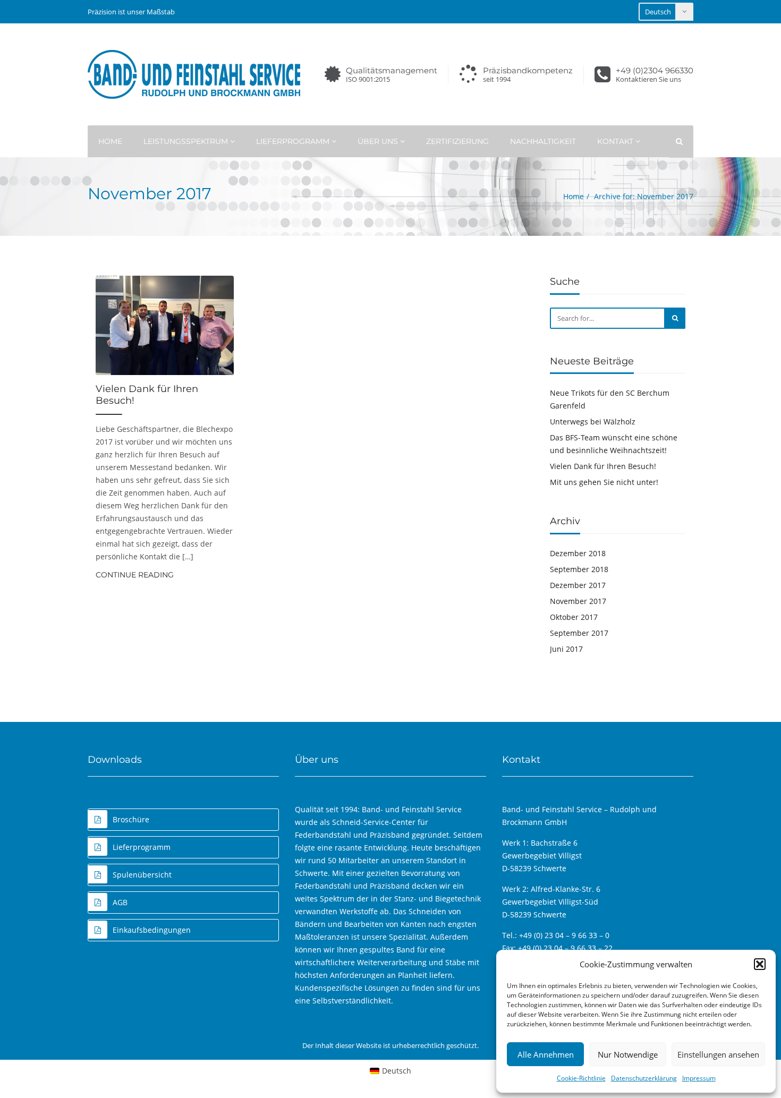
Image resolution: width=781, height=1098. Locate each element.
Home (110, 141)
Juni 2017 (566, 649)
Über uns (379, 141)
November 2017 (578, 601)
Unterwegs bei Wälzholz (592, 421)
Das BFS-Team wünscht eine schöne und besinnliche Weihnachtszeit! (613, 443)
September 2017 (579, 633)
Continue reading (135, 575)
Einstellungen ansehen (718, 1054)
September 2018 (579, 569)
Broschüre (131, 819)
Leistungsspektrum (186, 141)
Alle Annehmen (545, 1054)
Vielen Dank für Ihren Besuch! (147, 395)
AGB (120, 902)
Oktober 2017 (574, 617)
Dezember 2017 (578, 585)
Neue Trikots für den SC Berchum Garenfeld (609, 399)
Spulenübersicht (142, 875)
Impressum (699, 1078)
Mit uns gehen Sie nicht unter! (604, 482)
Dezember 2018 (578, 553)
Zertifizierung (457, 141)
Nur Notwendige (628, 1054)
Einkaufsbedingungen (152, 930)
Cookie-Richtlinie (581, 1078)
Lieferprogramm (294, 141)
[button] (759, 964)
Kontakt (616, 141)
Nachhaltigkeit (543, 141)
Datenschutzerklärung (644, 1078)
